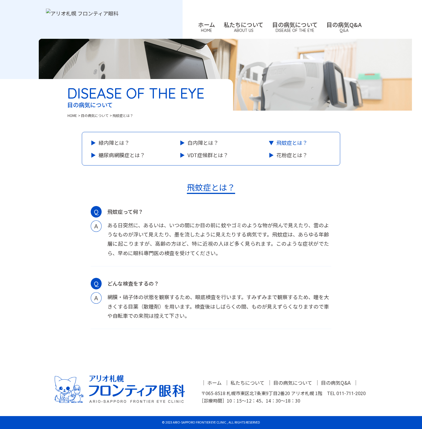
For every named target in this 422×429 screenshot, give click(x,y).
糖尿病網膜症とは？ (121, 155)
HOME (72, 115)
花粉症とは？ (291, 155)
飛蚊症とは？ (291, 142)
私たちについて (247, 382)
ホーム (214, 382)
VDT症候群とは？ (207, 155)
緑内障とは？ (113, 142)
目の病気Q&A (336, 382)
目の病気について (95, 115)
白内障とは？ (202, 142)
